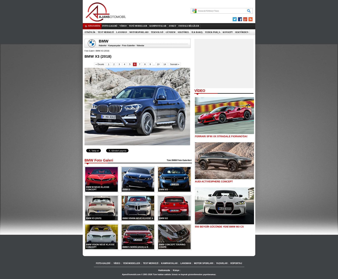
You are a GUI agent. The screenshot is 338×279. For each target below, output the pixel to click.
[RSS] (249, 18)
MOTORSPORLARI (139, 32)
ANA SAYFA (94, 26)
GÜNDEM (170, 32)
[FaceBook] (240, 18)
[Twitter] (235, 18)
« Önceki (100, 64)
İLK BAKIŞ (197, 32)
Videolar (140, 45)
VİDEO (123, 26)
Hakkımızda (164, 270)
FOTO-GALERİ (109, 26)
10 (158, 64)
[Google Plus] (245, 18)
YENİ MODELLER (138, 26)
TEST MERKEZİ (106, 32)
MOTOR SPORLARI (203, 263)
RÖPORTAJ (236, 263)
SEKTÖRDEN (241, 32)
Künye (176, 270)
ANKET (172, 26)
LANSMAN (121, 32)
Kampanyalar (114, 45)
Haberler (103, 45)
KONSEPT (228, 32)
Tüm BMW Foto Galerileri (179, 160)
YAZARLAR (222, 263)
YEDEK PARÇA (212, 32)
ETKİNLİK (90, 32)
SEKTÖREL (183, 32)
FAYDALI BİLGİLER (189, 26)
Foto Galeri (89, 51)
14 (165, 64)
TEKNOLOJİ (157, 32)
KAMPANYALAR (157, 26)
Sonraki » (174, 64)
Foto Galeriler (128, 45)
